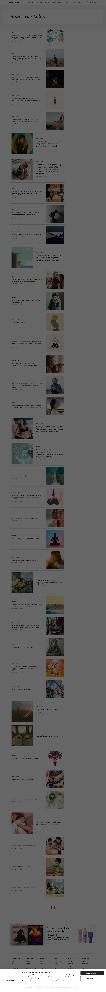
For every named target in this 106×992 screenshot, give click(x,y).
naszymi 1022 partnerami (34, 975)
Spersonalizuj (91, 978)
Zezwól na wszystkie (92, 973)
